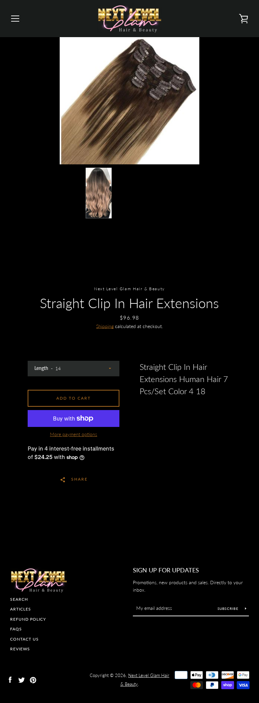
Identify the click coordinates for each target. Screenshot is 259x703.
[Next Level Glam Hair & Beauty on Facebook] (10, 679)
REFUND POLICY (28, 619)
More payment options (73, 434)
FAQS (16, 628)
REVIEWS (20, 648)
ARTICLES (20, 609)
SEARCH (19, 599)
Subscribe (229, 608)
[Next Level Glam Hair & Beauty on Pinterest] (33, 679)
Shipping (105, 326)
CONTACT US (24, 639)
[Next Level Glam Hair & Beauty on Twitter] (21, 679)
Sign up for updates (166, 570)
